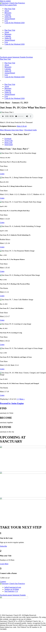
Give (6, 21)
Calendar (7, 15)
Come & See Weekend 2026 (14, 23)
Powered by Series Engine (12, 403)
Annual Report (9, 19)
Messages (7, 13)
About (6, 11)
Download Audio (30, 130)
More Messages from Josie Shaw (11, 130)
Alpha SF (7, 17)
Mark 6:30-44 (22, 126)
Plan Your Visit (9, 9)
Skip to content (5, 1)
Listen (2, 174)
